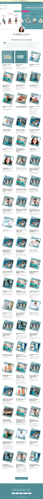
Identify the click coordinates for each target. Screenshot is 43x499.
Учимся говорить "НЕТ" (23, 47)
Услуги (21, 493)
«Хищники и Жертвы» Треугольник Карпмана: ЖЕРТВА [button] (20, 272)
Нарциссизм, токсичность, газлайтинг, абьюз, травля (33, 44)
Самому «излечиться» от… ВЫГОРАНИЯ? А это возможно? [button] (34, 272)
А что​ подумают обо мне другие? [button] (7, 149)
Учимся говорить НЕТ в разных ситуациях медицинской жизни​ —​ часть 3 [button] (7, 334)
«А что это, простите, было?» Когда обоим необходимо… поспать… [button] (7, 420)
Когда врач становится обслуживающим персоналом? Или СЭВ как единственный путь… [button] (21, 421)
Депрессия (19, 42)
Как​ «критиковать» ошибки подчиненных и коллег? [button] (34, 130)
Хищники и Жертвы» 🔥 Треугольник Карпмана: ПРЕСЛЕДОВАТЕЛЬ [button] (20, 250)
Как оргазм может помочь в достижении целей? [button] (21, 442)
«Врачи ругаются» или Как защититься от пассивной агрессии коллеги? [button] (8, 399)
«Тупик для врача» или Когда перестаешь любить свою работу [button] (34, 465)
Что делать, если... (5, 44)
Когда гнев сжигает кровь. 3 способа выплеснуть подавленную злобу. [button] (8, 442)
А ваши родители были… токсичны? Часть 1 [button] (34, 85)
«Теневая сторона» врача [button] (21, 168)
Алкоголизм (24, 42)
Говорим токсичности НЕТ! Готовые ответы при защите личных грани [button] (21, 210)
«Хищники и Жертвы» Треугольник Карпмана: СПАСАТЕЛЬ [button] (34, 230)
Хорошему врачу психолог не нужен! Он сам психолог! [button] (21, 189)
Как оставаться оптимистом (30, 42)
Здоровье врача (23, 44)
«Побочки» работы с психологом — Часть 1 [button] (33, 189)
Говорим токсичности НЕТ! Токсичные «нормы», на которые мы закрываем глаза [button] (34, 169)
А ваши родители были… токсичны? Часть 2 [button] (21, 85)
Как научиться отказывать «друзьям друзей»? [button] (21, 399)
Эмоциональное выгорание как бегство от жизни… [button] (34, 291)
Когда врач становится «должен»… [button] (34, 355)
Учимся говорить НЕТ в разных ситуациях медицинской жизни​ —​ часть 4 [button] (20, 314)
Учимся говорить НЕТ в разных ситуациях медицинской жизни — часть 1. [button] (34, 376)
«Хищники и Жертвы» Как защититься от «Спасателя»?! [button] (21, 230)
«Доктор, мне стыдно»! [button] (33, 312)
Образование (25, 493)
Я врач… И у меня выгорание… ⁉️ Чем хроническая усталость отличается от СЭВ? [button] (20, 376)
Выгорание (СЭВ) (14, 42)
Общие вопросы (8, 42)
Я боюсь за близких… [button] (33, 249)
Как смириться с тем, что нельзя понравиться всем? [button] (8, 355)
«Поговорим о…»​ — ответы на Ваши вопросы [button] (34, 149)
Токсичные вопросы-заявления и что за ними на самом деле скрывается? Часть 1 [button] (34, 210)
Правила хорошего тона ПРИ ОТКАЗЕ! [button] (7, 376)
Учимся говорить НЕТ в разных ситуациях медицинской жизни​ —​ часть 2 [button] (34, 334)
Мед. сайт (17, 493)
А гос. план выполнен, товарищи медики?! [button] (7, 130)
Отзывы (30, 493)
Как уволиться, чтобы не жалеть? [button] (7, 313)
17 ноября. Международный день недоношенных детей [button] (21, 107)
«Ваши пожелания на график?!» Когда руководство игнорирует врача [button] (21, 466)
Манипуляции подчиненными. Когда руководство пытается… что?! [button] (34, 421)
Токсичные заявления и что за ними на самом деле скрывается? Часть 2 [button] (8, 210)
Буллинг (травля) (37, 47)
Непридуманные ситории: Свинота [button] (34, 65)
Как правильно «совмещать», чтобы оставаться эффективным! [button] (8, 465)
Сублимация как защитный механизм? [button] (8, 291)
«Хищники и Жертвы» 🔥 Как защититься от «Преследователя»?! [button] (7, 250)
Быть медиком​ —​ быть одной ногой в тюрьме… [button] (20, 130)
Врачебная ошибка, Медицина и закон (8, 47)
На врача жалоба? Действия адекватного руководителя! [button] (33, 399)
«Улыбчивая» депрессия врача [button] (20, 334)
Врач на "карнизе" (17, 47)
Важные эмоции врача (17, 44)
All (4, 42)
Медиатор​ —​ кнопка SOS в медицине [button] (34, 107)
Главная (13, 493)
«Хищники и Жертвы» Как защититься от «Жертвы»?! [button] (8, 272)
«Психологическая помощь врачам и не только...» (21, 497)
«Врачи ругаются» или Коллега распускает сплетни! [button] (33, 442)
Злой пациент (36, 42)
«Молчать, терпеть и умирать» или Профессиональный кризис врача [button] (21, 356)
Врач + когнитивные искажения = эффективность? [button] (7, 85)
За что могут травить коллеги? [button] (7, 65)
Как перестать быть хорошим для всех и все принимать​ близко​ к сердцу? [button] (20, 150)
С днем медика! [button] (6, 229)
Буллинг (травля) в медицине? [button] (19, 65)
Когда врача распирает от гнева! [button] (8, 107)
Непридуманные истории (30, 47)
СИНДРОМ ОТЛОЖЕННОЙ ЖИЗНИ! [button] (21, 291)
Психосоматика (11, 44)
